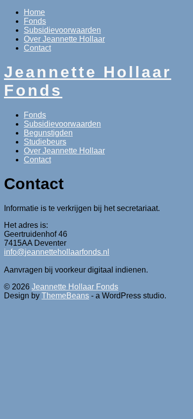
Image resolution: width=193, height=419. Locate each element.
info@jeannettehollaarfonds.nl (56, 252)
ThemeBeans (65, 295)
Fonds (35, 21)
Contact (37, 48)
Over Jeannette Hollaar (64, 39)
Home (34, 12)
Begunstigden (48, 133)
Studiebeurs (45, 142)
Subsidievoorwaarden (62, 30)
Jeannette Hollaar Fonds (75, 286)
